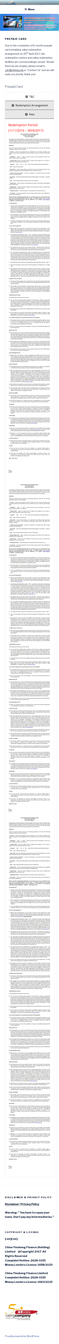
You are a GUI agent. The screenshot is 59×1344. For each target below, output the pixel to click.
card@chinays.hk (14, 70)
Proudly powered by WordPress (22, 1336)
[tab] (29, 96)
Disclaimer (12, 1204)
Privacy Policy (30, 1204)
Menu (31, 9)
